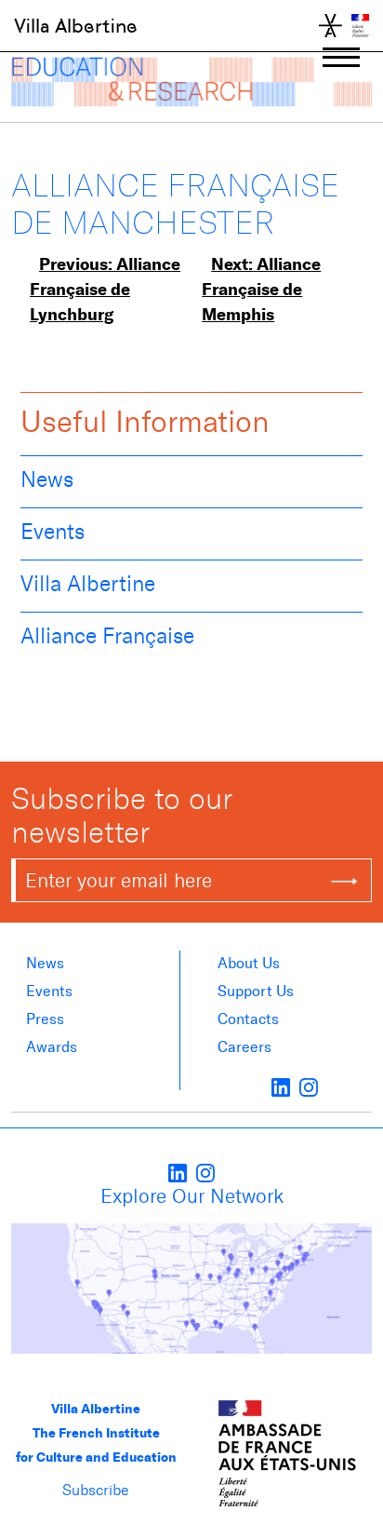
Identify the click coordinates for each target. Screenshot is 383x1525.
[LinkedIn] (280, 1086)
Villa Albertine (76, 26)
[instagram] (308, 1086)
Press (45, 1019)
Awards (51, 1047)
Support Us (256, 991)
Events (52, 532)
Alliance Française (107, 636)
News (46, 479)
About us (249, 963)
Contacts (248, 1019)
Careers (244, 1047)
